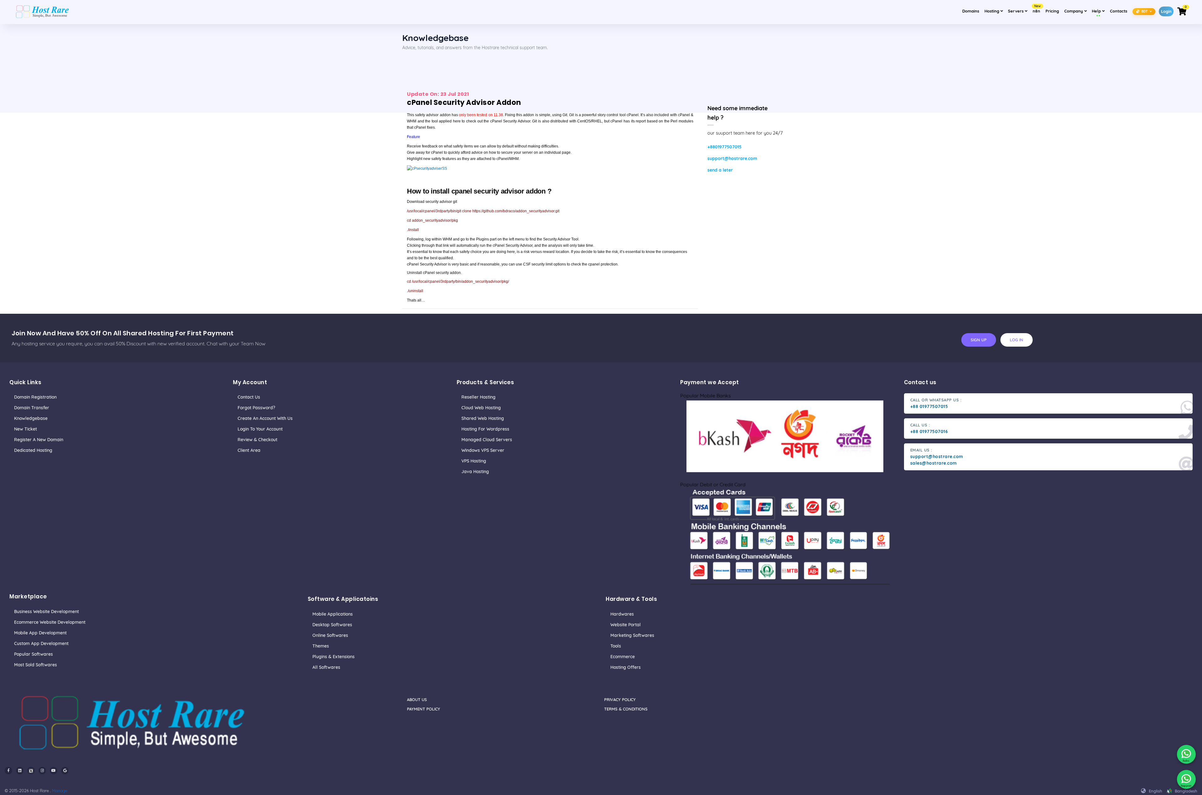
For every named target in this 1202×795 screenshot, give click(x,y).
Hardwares (622, 614)
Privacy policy (620, 699)
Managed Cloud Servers (486, 439)
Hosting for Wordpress (485, 429)
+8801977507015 (724, 147)
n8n (1036, 9)
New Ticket (25, 429)
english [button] (1155, 790)
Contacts (1118, 10)
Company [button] (1076, 10)
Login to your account (260, 429)
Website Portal (625, 624)
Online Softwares (330, 635)
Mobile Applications (332, 614)
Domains (970, 10)
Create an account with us (265, 418)
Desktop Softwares (332, 624)
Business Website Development (46, 611)
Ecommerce (622, 656)
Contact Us (249, 397)
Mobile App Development (40, 633)
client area (249, 450)
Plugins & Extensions (333, 656)
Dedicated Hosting (33, 450)
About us (417, 699)
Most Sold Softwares (35, 665)
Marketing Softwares (632, 635)
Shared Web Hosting (482, 418)
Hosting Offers (625, 667)
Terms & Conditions (626, 708)
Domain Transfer (31, 407)
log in (1016, 339)
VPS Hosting (473, 461)
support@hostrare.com (732, 158)
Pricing (1052, 10)
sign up (979, 339)
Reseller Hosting (478, 397)
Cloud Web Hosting (481, 407)
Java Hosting (475, 471)
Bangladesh (1185, 790)
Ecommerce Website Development (49, 622)
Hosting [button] (992, 10)
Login (1166, 11)
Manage (59, 790)
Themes (320, 646)
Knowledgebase (31, 418)
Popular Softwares (33, 654)
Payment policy (423, 708)
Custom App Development (41, 643)
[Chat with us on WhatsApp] (1186, 754)
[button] (1144, 11)
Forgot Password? (256, 407)
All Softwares (326, 667)
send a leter (720, 170)
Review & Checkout (257, 439)
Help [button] (1099, 10)
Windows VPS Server (482, 450)
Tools (615, 646)
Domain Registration (35, 397)
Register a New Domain (38, 439)
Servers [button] (1016, 10)
